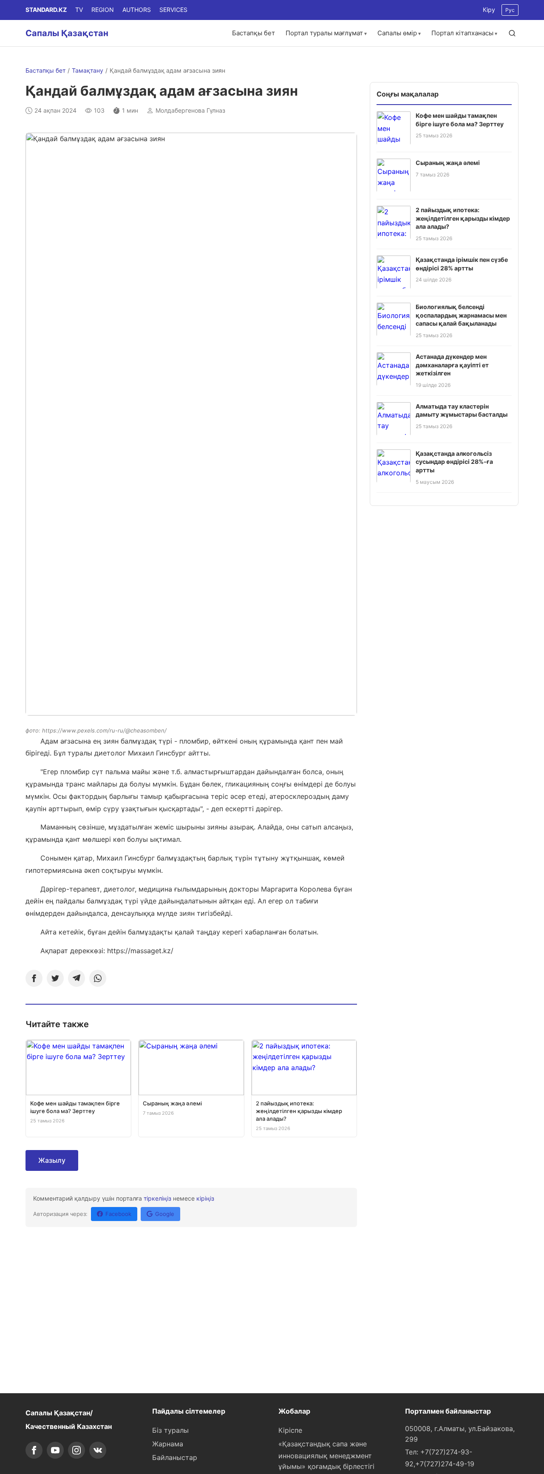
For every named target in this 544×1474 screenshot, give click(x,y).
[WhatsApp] (97, 978)
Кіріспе (290, 1430)
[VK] (97, 1450)
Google (164, 1213)
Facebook (118, 1213)
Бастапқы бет (253, 33)
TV (79, 9)
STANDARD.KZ (46, 9)
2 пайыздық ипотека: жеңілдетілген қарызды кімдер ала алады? (463, 218)
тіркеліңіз (157, 1198)
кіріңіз (205, 1198)
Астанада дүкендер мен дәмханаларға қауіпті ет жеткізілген (452, 364)
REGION (102, 9)
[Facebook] (34, 978)
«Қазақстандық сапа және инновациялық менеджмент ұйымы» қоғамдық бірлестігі (326, 1455)
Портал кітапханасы (462, 33)
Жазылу (51, 1160)
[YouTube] (55, 1450)
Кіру (489, 9)
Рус (510, 10)
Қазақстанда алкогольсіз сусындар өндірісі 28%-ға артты (454, 461)
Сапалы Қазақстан (67, 33)
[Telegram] (76, 978)
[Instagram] (76, 1450)
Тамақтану (87, 70)
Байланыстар (174, 1457)
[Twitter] (55, 978)
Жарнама (167, 1444)
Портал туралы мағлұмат (324, 33)
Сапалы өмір (397, 33)
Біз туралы (170, 1430)
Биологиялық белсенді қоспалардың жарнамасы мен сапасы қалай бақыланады (461, 315)
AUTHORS (136, 9)
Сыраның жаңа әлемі (448, 162)
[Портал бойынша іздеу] (512, 33)
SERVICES (173, 9)
